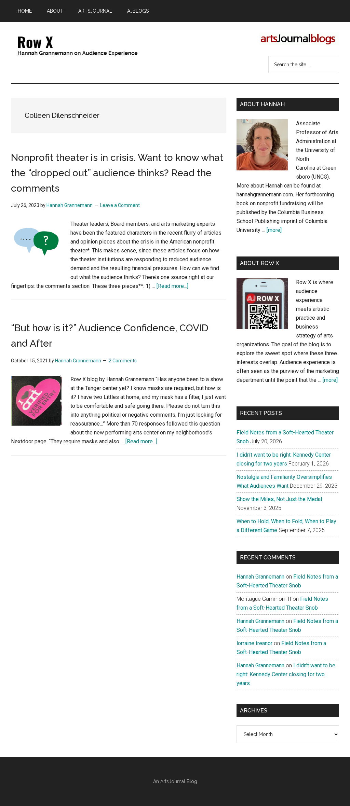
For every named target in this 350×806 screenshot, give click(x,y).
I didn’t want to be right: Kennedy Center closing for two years (286, 674)
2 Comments (123, 360)
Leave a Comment (120, 205)
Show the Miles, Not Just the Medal (279, 499)
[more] (274, 230)
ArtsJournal (172, 781)
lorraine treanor (254, 643)
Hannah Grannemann (260, 576)
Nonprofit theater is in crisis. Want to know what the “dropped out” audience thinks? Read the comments (117, 173)
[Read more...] (172, 286)
